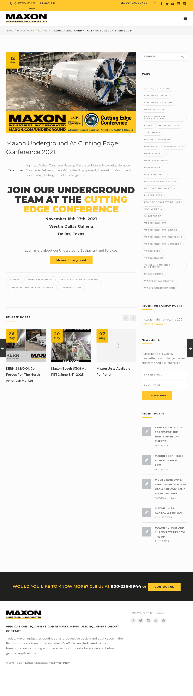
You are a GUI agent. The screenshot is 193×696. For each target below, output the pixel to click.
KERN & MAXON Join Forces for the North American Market (23, 374)
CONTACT (13, 631)
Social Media (153, 209)
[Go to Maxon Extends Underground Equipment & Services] (3, 348)
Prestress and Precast (161, 181)
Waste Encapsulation (159, 281)
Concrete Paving (61, 165)
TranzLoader (153, 258)
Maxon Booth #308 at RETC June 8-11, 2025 (68, 371)
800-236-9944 (126, 586)
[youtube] (173, 4)
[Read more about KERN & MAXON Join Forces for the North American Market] (26, 345)
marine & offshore (157, 139)
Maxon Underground (71, 260)
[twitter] (167, 4)
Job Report (152, 132)
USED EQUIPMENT (93, 626)
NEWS (74, 626)
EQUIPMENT (38, 626)
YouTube (163, 621)
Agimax (43, 30)
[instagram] (184, 4)
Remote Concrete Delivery (79, 279)
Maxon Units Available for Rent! (113, 371)
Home (9, 30)
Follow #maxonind (154, 324)
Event (148, 125)
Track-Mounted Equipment (75, 170)
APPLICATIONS (17, 626)
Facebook (133, 621)
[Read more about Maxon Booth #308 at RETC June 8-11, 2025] (71, 345)
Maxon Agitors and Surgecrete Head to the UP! (170, 532)
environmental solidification (154, 117)
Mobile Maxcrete (103, 165)
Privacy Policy (62, 662)
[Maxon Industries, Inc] (96, 18)
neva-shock (152, 167)
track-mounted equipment (163, 237)
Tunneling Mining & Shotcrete (31, 287)
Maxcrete (82, 165)
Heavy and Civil (169, 125)
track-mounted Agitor (161, 230)
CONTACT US (164, 586)
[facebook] (161, 4)
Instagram (148, 621)
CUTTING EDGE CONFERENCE (75, 204)
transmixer (152, 251)
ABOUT (113, 626)
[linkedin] (178, 4)
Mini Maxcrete (173, 146)
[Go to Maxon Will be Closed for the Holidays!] (190, 348)
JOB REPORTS (58, 626)
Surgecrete (152, 216)
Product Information (159, 188)
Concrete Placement (159, 102)
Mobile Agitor (154, 153)
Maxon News (25, 30)
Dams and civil (154, 109)
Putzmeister (153, 195)
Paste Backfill (154, 174)
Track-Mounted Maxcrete (162, 244)
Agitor (42, 165)
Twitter (141, 621)
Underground (53, 175)
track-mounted (155, 223)
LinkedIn (156, 621)
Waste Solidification (159, 288)
